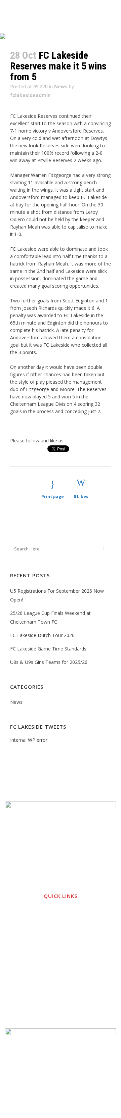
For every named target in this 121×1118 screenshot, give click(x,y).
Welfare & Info (60, 937)
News (61, 86)
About (60, 924)
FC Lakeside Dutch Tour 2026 (42, 635)
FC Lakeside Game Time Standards (48, 648)
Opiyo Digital (98, 985)
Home (60, 911)
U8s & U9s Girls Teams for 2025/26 (48, 662)
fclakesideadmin (30, 95)
